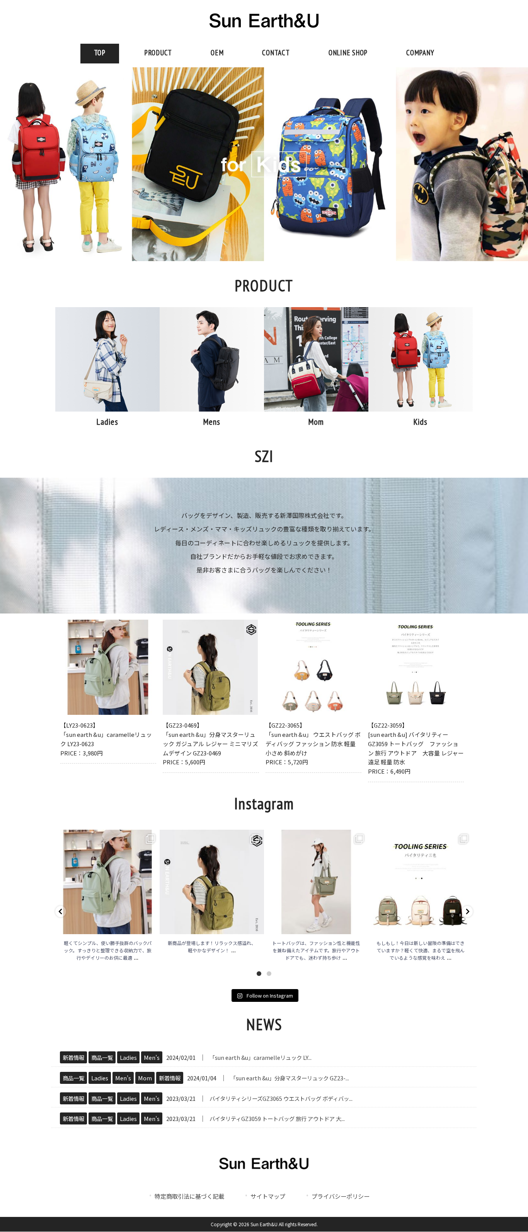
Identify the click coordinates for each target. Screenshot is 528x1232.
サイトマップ (267, 1196)
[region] (264, 164)
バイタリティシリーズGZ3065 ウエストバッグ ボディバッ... (281, 1098)
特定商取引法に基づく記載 (189, 1196)
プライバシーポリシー (341, 1196)
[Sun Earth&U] (264, 31)
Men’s (152, 1057)
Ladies (128, 1057)
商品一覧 (102, 1057)
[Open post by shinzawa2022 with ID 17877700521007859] (420, 882)
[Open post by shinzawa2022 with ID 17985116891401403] (316, 882)
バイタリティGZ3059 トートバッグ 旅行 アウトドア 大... (277, 1118)
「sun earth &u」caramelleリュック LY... (260, 1057)
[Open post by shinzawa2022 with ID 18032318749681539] (107, 882)
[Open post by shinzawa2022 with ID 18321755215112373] (212, 882)
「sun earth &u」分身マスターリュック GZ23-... (289, 1078)
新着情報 (73, 1057)
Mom (145, 1078)
